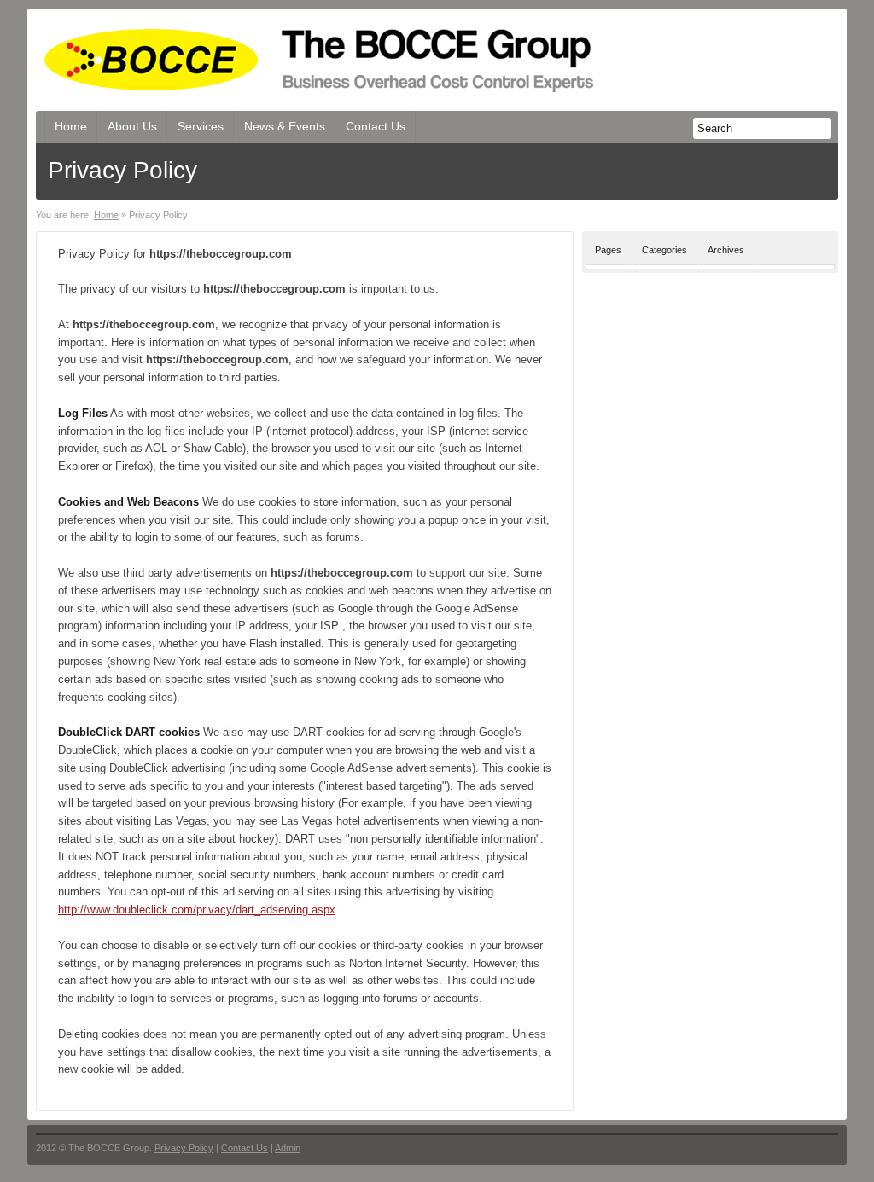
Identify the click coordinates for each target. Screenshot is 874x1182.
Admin (287, 1148)
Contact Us (375, 126)
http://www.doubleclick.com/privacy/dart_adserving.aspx (196, 909)
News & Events (284, 126)
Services (201, 126)
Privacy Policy (183, 1148)
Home (71, 126)
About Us (132, 126)
